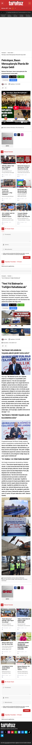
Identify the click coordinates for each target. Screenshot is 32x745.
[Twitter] (5, 732)
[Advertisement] (16, 34)
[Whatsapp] (15, 732)
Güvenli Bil (7, 742)
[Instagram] (9, 732)
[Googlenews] (19, 732)
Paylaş (6, 76)
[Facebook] (2, 732)
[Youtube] (12, 732)
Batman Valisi (5, 579)
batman (5, 127)
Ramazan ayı (21, 127)
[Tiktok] (29, 732)
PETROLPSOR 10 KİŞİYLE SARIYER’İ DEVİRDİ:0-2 (17, 12)
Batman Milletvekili (20, 578)
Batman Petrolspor (11, 127)
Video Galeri (10, 52)
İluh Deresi (24, 579)
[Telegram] (2, 735)
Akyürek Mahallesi (7, 578)
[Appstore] (22, 732)
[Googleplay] (26, 732)
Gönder (22, 76)
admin (5, 84)
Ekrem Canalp (11, 579)
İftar (17, 127)
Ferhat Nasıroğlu (18, 579)
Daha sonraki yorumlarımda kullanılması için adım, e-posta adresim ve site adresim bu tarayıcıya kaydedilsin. (16, 254)
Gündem (9, 276)
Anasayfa (4, 52)
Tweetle (14, 76)
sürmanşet (4, 580)
